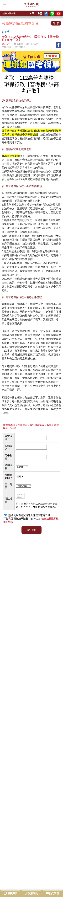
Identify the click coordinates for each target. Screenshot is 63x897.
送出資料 (31, 530)
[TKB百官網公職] (31, 5)
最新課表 (12, 893)
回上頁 (55, 23)
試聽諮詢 (33, 893)
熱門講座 (54, 893)
